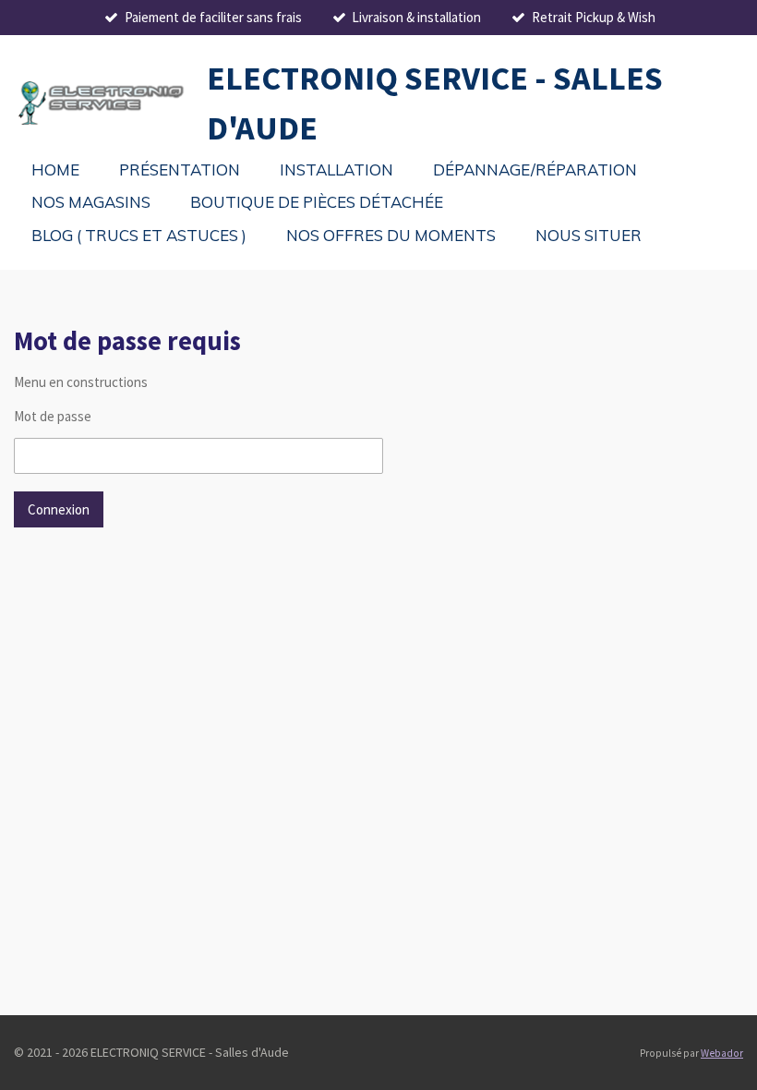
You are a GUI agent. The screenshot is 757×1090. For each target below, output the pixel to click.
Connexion (59, 509)
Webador (722, 1053)
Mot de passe (52, 416)
